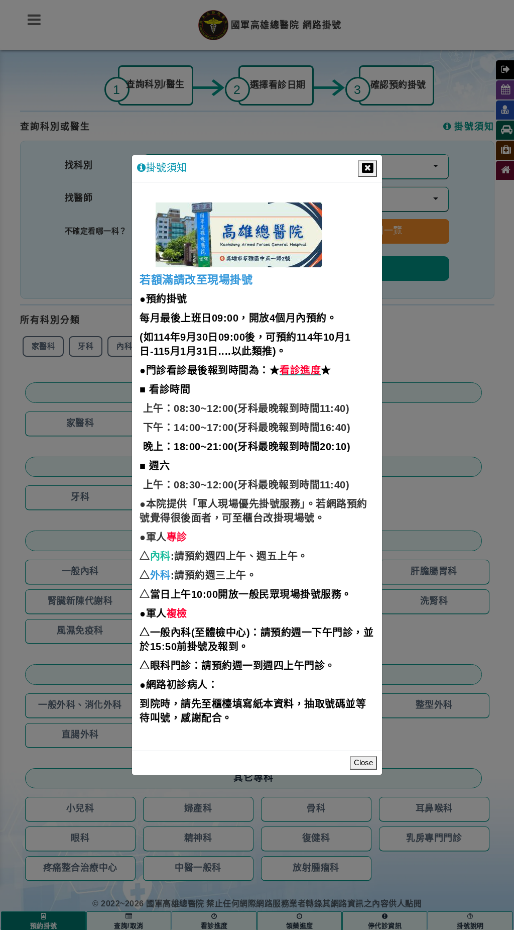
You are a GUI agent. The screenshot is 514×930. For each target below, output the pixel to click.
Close (363, 763)
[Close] (367, 168)
